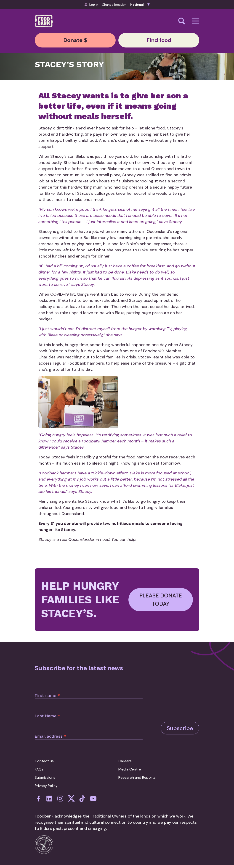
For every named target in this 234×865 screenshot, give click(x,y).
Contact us (44, 761)
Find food (158, 40)
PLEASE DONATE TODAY (160, 599)
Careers (125, 761)
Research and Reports (137, 777)
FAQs (39, 769)
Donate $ (75, 40)
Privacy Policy (46, 785)
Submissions (45, 777)
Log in (93, 5)
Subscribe (180, 728)
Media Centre (129, 769)
